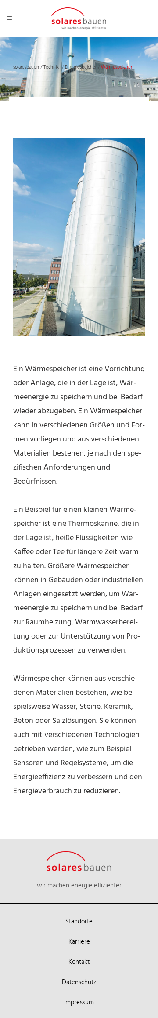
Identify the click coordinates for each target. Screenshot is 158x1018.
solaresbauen (26, 67)
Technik (51, 67)
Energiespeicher (81, 67)
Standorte (79, 921)
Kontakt (79, 962)
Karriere (79, 942)
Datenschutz (79, 982)
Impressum (79, 1002)
